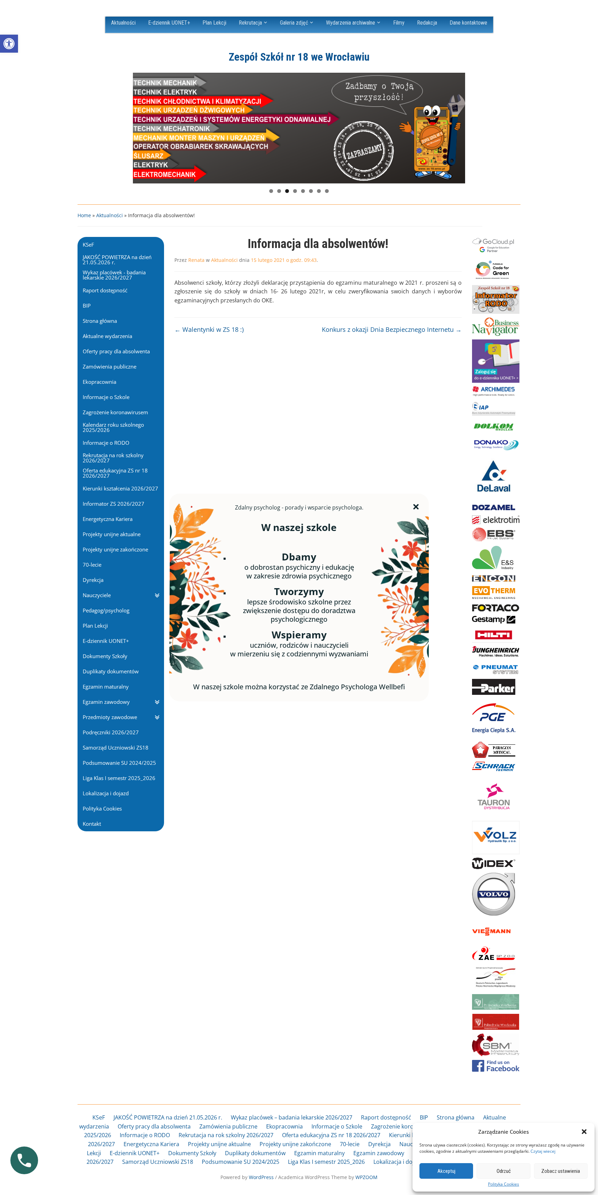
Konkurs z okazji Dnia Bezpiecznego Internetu (392, 329)
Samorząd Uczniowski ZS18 (157, 1162)
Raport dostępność (386, 1117)
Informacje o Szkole (336, 1126)
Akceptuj (446, 1171)
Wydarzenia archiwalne (350, 22)
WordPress (261, 1177)
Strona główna (455, 1117)
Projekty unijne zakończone (295, 1144)
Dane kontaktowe (468, 22)
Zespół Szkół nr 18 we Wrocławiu (299, 57)
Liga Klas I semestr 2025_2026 (326, 1162)
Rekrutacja (250, 22)
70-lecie (350, 1144)
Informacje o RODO (145, 1135)
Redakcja (427, 22)
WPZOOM (366, 1177)
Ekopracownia (284, 1126)
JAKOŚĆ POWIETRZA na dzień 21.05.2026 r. (168, 1117)
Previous (141, 126)
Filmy (399, 22)
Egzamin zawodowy (378, 1153)
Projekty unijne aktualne (219, 1144)
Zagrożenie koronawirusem (407, 1126)
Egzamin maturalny (319, 1153)
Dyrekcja (379, 1144)
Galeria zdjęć (294, 22)
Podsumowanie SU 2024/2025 (240, 1162)
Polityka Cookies (503, 1184)
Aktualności (123, 22)
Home (84, 215)
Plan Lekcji (214, 22)
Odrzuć (504, 1171)
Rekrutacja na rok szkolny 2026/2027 (226, 1135)
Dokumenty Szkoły (192, 1153)
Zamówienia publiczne (228, 1126)
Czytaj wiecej (543, 1151)
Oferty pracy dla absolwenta (154, 1126)
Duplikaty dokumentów (255, 1153)
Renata (196, 260)
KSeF (98, 1117)
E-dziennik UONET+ (169, 22)
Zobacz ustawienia (560, 1171)
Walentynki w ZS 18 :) (209, 329)
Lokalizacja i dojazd (398, 1162)
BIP (424, 1117)
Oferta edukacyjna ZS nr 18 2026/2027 (331, 1135)
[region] (299, 128)
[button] (9, 44)
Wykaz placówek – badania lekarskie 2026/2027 (291, 1117)
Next (456, 126)
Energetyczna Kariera (151, 1144)
